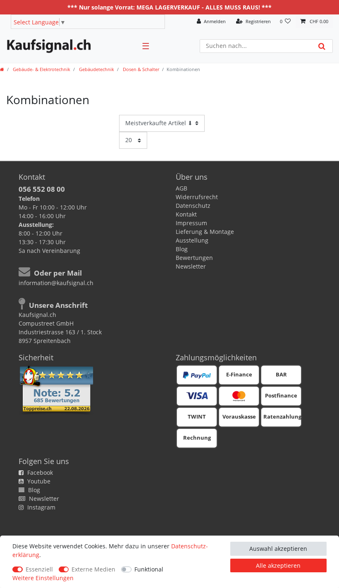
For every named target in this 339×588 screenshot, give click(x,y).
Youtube (38, 481)
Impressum (191, 223)
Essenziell (39, 569)
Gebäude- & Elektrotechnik (41, 69)
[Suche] (321, 46)
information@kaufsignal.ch (56, 283)
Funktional (148, 569)
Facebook (39, 472)
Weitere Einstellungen (43, 578)
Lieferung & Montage (205, 232)
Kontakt (186, 214)
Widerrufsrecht (197, 197)
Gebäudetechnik (96, 69)
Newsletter (191, 266)
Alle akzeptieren (278, 565)
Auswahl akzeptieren (278, 548)
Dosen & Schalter (140, 69)
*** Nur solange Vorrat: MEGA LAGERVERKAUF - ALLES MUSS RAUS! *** (169, 7)
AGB (181, 188)
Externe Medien (93, 569)
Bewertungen (194, 258)
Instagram (40, 507)
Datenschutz (193, 205)
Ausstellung (192, 240)
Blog (182, 249)
